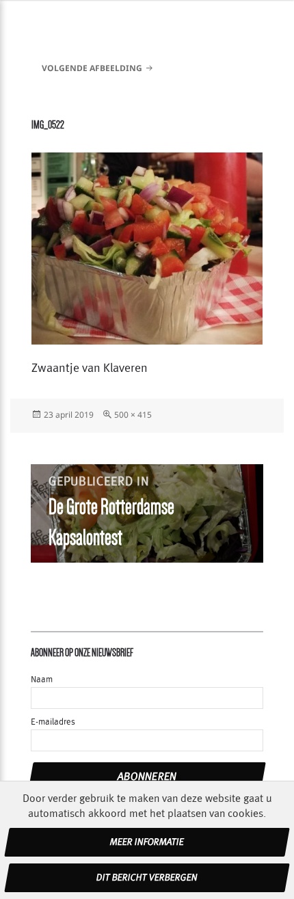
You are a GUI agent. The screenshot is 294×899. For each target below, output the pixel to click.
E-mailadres (53, 722)
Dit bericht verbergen (147, 878)
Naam (42, 679)
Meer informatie (147, 842)
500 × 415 (133, 414)
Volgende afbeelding (92, 68)
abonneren (147, 776)
